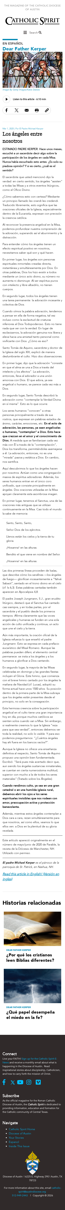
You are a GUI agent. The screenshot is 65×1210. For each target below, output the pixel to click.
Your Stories (16, 1138)
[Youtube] (21, 1082)
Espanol (14, 1142)
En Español (13, 43)
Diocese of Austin (20, 1133)
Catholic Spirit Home (22, 1129)
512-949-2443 (20, 1195)
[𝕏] (13, 1082)
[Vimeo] (39, 1082)
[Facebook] (5, 1082)
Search (34, 33)
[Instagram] (31, 1082)
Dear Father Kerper (24, 49)
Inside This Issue (19, 1146)
